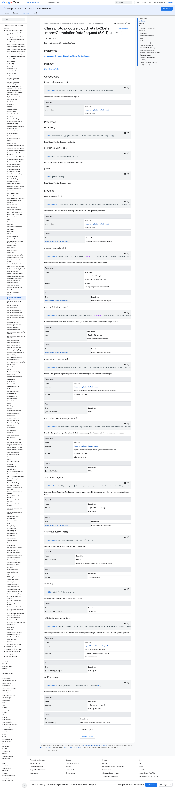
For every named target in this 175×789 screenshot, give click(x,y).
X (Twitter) (142, 770)
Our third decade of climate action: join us (83, 785)
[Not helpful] (129, 23)
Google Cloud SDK (15, 8)
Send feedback (123, 28)
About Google (34, 785)
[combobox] (125, 2)
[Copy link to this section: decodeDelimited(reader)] (70, 307)
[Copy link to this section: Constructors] (62, 77)
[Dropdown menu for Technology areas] (41, 2)
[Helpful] (126, 23)
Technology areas (33, 2)
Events (141, 766)
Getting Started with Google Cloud (113, 766)
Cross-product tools (53, 2)
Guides (15, 13)
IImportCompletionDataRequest (97, 110)
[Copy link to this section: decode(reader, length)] (68, 248)
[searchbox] (13, 19)
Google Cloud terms (61, 785)
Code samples (107, 770)
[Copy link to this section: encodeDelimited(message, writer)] (79, 418)
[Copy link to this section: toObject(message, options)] (73, 618)
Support (68, 766)
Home (46, 23)
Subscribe (151, 785)
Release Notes (70, 770)
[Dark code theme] (125, 87)
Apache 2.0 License (46, 747)
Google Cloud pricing (36, 766)
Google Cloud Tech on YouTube (148, 776)
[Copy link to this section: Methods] (57, 191)
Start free (166, 9)
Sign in (170, 2)
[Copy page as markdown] (117, 33)
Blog (140, 763)
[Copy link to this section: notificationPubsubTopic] (69, 148)
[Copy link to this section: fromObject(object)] (65, 477)
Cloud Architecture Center (110, 773)
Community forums (72, 763)
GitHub (104, 763)
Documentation (54, 23)
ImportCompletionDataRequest (56, 241)
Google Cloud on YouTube (147, 773)
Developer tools (66, 23)
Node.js (30, 8)
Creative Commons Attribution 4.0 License (95, 745)
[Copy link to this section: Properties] (59, 122)
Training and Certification (110, 776)
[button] (13, 28)
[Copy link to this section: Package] (56, 64)
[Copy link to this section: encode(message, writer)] (70, 359)
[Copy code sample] (128, 87)
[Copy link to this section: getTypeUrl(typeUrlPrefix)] (70, 532)
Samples (35, 13)
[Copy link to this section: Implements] (59, 51)
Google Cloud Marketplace (38, 770)
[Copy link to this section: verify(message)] (61, 677)
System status (70, 773)
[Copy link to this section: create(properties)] (64, 196)
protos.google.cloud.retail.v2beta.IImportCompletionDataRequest (67, 56)
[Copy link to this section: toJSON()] (55, 584)
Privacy (42, 785)
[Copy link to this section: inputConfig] (57, 127)
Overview (5, 13)
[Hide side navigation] (24, 785)
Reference (25, 13)
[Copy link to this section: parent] (53, 168)
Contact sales (34, 773)
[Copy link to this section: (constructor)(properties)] (70, 82)
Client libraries (44, 8)
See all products (35, 763)
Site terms (50, 785)
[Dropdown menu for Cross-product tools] (62, 2)
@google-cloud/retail (51, 69)
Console (143, 2)
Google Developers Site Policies (72, 747)
